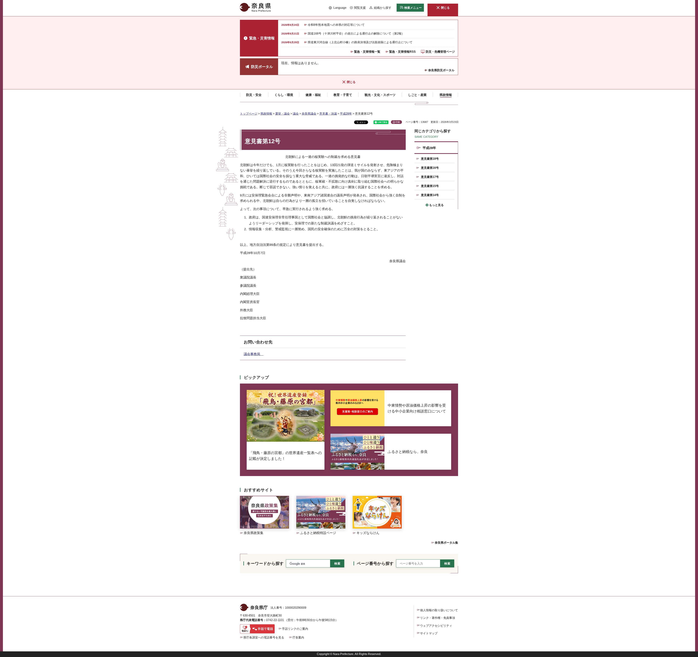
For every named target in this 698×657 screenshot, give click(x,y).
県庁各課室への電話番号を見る (263, 637)
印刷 (398, 122)
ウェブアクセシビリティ (436, 625)
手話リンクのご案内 (295, 628)
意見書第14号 (430, 195)
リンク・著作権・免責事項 (437, 617)
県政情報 (266, 113)
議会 (296, 113)
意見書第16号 (430, 167)
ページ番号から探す (375, 563)
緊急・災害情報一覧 (367, 51)
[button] (338, 7)
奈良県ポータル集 (446, 542)
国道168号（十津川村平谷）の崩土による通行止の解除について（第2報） (356, 33)
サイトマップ (429, 633)
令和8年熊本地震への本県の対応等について (336, 24)
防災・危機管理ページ (440, 51)
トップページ (248, 113)
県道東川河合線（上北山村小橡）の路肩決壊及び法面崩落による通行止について (360, 42)
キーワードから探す (265, 563)
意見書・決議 (328, 113)
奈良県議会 (309, 113)
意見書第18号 (430, 158)
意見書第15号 (430, 186)
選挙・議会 (282, 113)
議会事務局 (253, 354)
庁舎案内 (298, 637)
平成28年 (346, 113)
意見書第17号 (430, 176)
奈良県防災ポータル (441, 70)
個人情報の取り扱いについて (439, 610)
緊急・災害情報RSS (402, 51)
